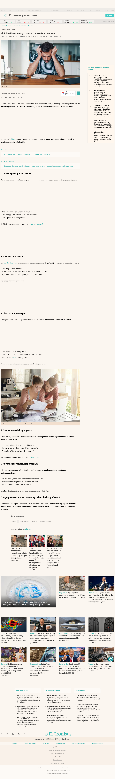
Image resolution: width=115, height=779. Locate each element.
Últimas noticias (5, 10)
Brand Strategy (109, 10)
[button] (110, 659)
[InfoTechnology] (76, 739)
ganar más (35, 457)
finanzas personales (45, 521)
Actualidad (19, 10)
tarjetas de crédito (10, 263)
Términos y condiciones (57, 753)
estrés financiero (24, 521)
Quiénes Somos (60, 743)
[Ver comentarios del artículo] (22, 98)
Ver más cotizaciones (108, 21)
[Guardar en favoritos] (78, 93)
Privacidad (58, 756)
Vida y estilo (80, 10)
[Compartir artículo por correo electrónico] (18, 98)
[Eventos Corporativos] (50, 739)
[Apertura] (39, 739)
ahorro (15, 358)
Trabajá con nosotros (97, 743)
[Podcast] (66, 739)
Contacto (14, 743)
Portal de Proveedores (78, 743)
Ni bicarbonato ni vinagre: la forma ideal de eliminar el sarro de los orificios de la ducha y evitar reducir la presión (103, 136)
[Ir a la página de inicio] (5, 15)
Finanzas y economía (35, 10)
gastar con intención (36, 224)
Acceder (109, 15)
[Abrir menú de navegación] (2, 15)
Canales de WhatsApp (30, 743)
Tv (90, 10)
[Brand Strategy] (57, 739)
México (30, 26)
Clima (98, 10)
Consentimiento (57, 760)
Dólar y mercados (53, 10)
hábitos (12, 139)
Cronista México (6, 26)
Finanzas (34, 521)
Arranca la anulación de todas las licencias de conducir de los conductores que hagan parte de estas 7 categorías (103, 124)
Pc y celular (68, 10)
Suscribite (46, 743)
